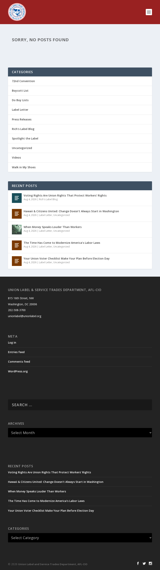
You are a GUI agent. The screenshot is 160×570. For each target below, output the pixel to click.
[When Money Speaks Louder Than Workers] (17, 229)
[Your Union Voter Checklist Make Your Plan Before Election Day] (17, 261)
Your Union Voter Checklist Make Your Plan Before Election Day (67, 258)
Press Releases (21, 119)
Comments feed (19, 361)
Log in (12, 342)
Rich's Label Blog (23, 129)
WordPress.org (18, 371)
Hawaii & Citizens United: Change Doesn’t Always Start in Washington (71, 211)
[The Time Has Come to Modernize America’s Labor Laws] (17, 245)
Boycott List (20, 90)
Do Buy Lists (20, 100)
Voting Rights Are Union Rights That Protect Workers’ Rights (65, 195)
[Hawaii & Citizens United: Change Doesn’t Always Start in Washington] (17, 214)
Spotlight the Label (25, 138)
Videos (16, 157)
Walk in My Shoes (24, 167)
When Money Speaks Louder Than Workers (53, 227)
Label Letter (20, 109)
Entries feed (16, 352)
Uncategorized (22, 148)
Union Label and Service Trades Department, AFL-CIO (52, 564)
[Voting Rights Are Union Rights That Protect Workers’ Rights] (17, 198)
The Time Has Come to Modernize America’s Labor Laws (62, 243)
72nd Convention (23, 81)
